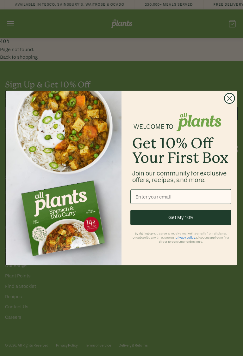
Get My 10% (180, 217)
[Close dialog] (229, 98)
